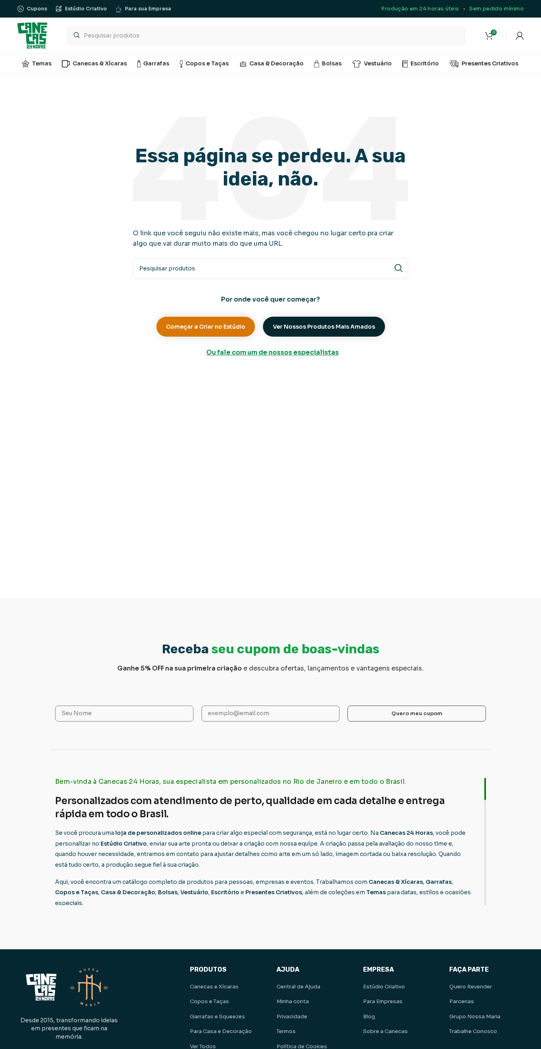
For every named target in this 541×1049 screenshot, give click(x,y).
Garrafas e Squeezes (217, 1016)
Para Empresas (383, 1001)
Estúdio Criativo (384, 986)
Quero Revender (470, 986)
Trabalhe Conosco (473, 1031)
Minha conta (292, 1001)
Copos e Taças (209, 1001)
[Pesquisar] (398, 268)
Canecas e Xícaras (214, 986)
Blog (369, 1016)
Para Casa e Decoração (221, 1031)
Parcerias (461, 1001)
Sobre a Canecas (385, 1031)
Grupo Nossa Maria (474, 1016)
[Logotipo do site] (32, 35)
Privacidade (291, 1016)
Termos (286, 1031)
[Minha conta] (520, 35)
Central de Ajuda (298, 986)
